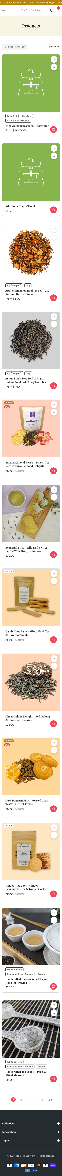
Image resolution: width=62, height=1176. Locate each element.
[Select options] (54, 59)
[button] (52, 10)
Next (49, 1100)
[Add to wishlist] (54, 66)
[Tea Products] (31, 83)
